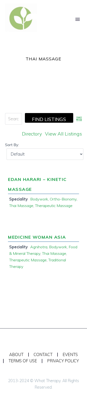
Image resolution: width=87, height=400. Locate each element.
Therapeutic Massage (53, 205)
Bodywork (39, 199)
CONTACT (43, 355)
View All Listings (63, 134)
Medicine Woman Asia (37, 237)
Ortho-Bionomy (63, 199)
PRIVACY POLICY (63, 361)
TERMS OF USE (22, 361)
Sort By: (12, 144)
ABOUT (16, 355)
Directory (32, 134)
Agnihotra (38, 246)
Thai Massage (21, 205)
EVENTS (70, 355)
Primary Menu (77, 19)
